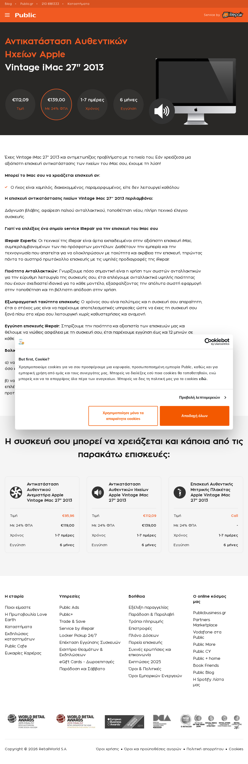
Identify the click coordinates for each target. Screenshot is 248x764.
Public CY (202, 652)
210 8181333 (50, 3)
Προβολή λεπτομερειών (199, 397)
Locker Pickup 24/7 (78, 636)
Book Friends (206, 666)
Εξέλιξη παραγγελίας (149, 608)
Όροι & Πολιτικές (145, 669)
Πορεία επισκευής (146, 643)
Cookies (236, 749)
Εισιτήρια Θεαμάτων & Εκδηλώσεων (81, 652)
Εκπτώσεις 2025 (145, 662)
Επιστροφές (140, 629)
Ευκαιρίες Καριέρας (23, 653)
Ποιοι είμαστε (18, 608)
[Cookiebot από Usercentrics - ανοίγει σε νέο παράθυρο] (208, 341)
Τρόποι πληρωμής (146, 622)
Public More (204, 644)
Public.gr (26, 3)
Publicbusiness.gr (209, 613)
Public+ (66, 615)
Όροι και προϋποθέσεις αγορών (152, 749)
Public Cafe (16, 646)
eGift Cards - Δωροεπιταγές (86, 662)
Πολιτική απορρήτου (205, 749)
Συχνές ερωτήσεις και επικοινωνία (150, 652)
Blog (8, 3)
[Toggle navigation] (7, 15)
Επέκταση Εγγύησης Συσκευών (90, 643)
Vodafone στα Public (207, 634)
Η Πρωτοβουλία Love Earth (26, 617)
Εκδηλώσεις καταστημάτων (20, 636)
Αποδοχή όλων (194, 416)
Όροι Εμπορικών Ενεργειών (155, 676)
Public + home (206, 659)
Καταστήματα (78, 3)
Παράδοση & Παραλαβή (151, 615)
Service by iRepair (76, 629)
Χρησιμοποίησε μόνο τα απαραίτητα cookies (123, 416)
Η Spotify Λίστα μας (208, 682)
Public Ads (69, 608)
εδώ (203, 379)
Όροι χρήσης (107, 749)
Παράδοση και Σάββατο (82, 669)
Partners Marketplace (205, 622)
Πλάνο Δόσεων (144, 636)
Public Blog (203, 673)
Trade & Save (72, 622)
